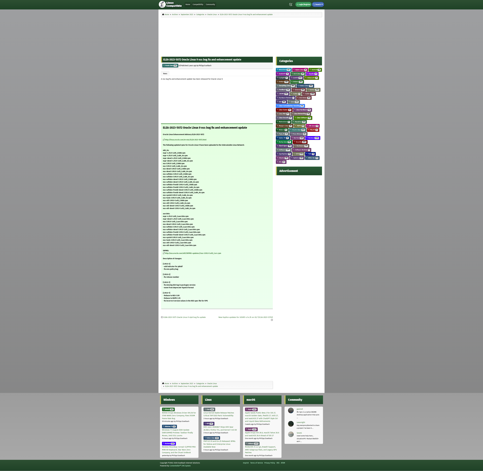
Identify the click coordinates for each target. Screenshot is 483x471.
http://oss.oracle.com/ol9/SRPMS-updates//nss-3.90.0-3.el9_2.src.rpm (193, 253)
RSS (278, 463)
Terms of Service (256, 463)
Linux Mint (283, 114)
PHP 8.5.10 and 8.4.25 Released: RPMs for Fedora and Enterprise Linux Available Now (219, 444)
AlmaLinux (284, 70)
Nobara (283, 130)
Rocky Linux (284, 142)
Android (315, 70)
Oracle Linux (170, 65)
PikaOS (313, 130)
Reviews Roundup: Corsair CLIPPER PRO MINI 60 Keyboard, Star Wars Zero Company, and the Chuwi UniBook (179, 450)
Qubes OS (283, 138)
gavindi (300, 409)
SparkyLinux (284, 154)
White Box (312, 158)
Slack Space (285, 146)
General (299, 90)
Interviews (304, 98)
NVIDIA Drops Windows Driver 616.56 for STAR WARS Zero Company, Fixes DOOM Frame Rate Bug (179, 416)
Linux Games (285, 110)
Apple (252, 409)
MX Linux (313, 126)
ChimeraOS (312, 78)
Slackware (301, 146)
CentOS (297, 78)
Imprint (246, 463)
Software (284, 150)
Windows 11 (170, 426)
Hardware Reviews (286, 98)
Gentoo (313, 90)
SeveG (299, 433)
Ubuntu (283, 158)
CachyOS (283, 78)
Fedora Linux (305, 86)
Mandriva (300, 122)
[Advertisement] (241, 36)
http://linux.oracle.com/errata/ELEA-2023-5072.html (185, 140)
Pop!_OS (283, 134)
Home (188, 4)
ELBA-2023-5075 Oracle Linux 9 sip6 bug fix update (184, 317)
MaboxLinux (284, 122)
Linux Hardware (303, 110)
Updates (298, 158)
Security (300, 142)
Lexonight (301, 422)
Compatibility (198, 4)
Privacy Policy (269, 463)
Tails (311, 154)
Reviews (313, 138)
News (165, 73)
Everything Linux (286, 86)
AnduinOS (283, 74)
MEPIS (300, 126)
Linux (294, 102)
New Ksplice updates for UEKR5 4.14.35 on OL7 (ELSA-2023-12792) (245, 317)
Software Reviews (302, 150)
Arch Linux (298, 74)
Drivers (297, 82)
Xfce (281, 162)
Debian (283, 82)
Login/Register (304, 4)
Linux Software (303, 118)
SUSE (299, 154)
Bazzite (312, 74)
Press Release (299, 134)
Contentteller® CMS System (180, 466)
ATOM (283, 463)
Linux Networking (301, 114)
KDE (282, 102)
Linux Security (285, 118)
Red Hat (298, 138)
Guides (296, 94)
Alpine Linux (300, 70)
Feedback (284, 90)
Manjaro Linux (285, 126)
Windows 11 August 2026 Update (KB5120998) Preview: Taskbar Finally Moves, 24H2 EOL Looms (177, 433)
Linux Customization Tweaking (291, 106)
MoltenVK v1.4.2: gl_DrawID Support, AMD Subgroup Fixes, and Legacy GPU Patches (261, 450)
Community (210, 4)
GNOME (283, 94)
